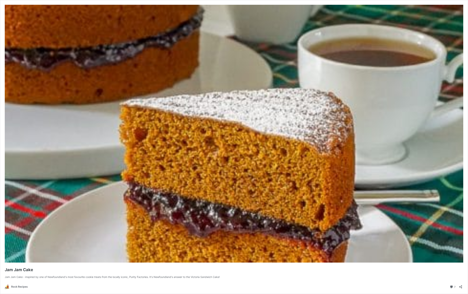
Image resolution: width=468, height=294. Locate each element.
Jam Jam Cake (19, 269)
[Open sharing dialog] (460, 286)
